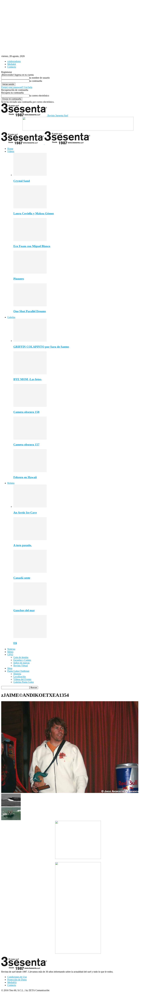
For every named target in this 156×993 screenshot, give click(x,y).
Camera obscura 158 (26, 412)
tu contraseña (35, 81)
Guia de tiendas (20, 657)
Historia (17, 673)
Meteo (10, 651)
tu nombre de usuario (39, 77)
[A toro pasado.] (30, 539)
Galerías (11, 317)
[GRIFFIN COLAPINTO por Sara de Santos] (30, 340)
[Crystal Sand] (30, 175)
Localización (19, 676)
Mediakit (11, 64)
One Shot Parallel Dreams (29, 311)
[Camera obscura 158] (30, 406)
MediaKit (11, 982)
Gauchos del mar (24, 610)
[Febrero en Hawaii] (30, 471)
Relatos (10, 483)
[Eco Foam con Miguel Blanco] (30, 240)
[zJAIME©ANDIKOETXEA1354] (69, 792)
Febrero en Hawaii (25, 477)
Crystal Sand (21, 180)
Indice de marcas (21, 662)
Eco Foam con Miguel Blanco (31, 246)
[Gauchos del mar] (30, 604)
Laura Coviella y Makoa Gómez (33, 213)
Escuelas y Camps (22, 660)
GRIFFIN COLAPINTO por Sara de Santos (41, 346)
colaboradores (14, 61)
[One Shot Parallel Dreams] (30, 305)
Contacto (11, 67)
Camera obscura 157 (26, 444)
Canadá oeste (21, 577)
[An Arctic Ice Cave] (30, 506)
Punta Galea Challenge (18, 671)
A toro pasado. (22, 545)
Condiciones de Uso (17, 977)
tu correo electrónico (39, 95)
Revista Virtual (20, 665)
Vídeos (10, 151)
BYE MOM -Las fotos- (27, 379)
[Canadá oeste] (30, 572)
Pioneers (18, 278)
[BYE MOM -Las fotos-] (30, 373)
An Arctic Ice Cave (25, 512)
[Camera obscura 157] (30, 438)
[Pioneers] (30, 272)
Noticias (11, 649)
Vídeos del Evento (22, 679)
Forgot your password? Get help (16, 87)
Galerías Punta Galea (23, 682)
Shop (9, 668)
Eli (15, 643)
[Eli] (30, 637)
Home (10, 148)
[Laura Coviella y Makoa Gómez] (30, 207)
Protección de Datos (17, 979)
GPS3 (10, 654)
